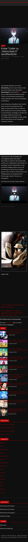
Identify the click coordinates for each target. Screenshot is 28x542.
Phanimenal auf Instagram (7, 431)
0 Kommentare (17, 56)
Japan (20, 92)
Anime (3, 45)
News (1, 482)
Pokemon (2, 489)
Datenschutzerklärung (6, 528)
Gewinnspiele (4, 466)
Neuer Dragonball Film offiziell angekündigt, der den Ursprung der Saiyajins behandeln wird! (12, 313)
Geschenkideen (4, 463)
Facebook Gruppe (5, 434)
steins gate (7, 58)
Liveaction (3, 472)
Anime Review (4, 449)
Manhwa (2, 479)
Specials (2, 492)
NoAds (2, 486)
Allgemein (3, 443)
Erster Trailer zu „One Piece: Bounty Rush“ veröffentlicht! (13, 306)
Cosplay (2, 453)
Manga (2, 58)
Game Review (4, 456)
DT (11, 56)
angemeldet (9, 322)
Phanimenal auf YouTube (7, 428)
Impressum (3, 525)
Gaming (2, 459)
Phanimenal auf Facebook (7, 424)
